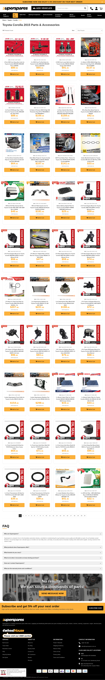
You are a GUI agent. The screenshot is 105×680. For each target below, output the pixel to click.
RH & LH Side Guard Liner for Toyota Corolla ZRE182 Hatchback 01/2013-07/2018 (39, 207)
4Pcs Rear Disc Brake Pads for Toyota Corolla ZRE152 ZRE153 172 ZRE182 (90, 111)
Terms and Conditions (59, 657)
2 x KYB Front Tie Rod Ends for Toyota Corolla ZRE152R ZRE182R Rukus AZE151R (39, 63)
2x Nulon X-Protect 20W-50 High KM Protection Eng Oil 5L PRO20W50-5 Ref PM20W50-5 (40, 111)
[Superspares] (15, 8)
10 (46, 515)
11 (49, 515)
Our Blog (30, 645)
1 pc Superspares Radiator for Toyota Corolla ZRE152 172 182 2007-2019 (39, 303)
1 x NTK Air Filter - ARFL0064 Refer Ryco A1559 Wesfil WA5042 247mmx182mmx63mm (90, 494)
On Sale (15, 15)
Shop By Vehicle (6, 654)
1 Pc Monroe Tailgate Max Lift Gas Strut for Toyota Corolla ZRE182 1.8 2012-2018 (40, 255)
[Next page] (84, 515)
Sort (73, 30)
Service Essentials (47, 14)
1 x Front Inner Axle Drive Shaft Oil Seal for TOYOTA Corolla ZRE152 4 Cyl (65, 447)
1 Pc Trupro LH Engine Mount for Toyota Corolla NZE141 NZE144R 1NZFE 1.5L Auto (14, 351)
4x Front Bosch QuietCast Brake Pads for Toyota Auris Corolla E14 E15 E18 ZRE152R (14, 159)
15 (64, 515)
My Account (5, 642)
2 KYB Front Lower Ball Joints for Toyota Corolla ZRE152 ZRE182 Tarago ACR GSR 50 (65, 63)
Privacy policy (56, 654)
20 (81, 515)
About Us (30, 642)
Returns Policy (57, 648)
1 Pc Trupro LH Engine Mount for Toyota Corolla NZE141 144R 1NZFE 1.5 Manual (91, 303)
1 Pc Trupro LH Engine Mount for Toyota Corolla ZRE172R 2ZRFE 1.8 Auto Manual (40, 351)
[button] (7, 15)
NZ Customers (31, 654)
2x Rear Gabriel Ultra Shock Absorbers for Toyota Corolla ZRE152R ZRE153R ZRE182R (65, 111)
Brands (83, 15)
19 (78, 515)
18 (74, 515)
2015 (20, 20)
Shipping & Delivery (58, 645)
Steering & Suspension (34, 14)
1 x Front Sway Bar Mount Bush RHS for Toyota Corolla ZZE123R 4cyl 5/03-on (91, 447)
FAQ (3, 651)
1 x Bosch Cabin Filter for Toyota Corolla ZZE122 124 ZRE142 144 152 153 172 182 (91, 399)
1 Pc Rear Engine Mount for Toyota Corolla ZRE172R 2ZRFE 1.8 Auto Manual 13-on (65, 255)
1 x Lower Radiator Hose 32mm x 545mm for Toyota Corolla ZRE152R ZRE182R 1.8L (65, 494)
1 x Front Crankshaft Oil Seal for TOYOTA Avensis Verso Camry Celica (14, 447)
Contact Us (31, 651)
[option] (52, 2)
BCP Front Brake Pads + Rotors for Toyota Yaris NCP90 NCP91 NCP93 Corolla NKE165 (65, 159)
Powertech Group (43, 677)
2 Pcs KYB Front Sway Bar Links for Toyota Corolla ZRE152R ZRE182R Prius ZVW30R (14, 63)
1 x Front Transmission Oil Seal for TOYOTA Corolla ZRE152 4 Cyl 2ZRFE (39, 494)
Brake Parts (23, 14)
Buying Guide (31, 648)
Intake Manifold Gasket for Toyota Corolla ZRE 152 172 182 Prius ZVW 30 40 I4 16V (90, 159)
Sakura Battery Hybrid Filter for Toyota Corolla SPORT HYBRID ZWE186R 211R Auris (65, 207)
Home (4, 20)
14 (60, 515)
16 (67, 515)
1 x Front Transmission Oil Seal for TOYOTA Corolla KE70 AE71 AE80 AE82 (14, 494)
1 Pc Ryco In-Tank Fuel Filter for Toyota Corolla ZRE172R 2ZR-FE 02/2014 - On (14, 303)
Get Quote (5, 657)
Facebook (41, 2)
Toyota (9, 20)
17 (71, 515)
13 (57, 515)
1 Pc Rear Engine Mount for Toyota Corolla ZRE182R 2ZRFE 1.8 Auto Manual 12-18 (90, 255)
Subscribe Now (95, 608)
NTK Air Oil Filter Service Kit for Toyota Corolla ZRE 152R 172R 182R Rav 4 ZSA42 (14, 207)
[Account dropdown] (96, 8)
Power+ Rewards (57, 642)
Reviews (100, 15)
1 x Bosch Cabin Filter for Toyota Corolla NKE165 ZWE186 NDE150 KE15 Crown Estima (65, 399)
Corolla (15, 20)
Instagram (53, 2)
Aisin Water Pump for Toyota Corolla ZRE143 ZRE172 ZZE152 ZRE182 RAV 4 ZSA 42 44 (40, 159)
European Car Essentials (58, 15)
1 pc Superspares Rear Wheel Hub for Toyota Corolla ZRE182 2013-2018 (65, 303)
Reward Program (89, 15)
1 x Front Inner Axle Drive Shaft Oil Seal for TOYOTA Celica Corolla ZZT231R (39, 447)
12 (53, 515)
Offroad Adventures (72, 15)
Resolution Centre (7, 648)
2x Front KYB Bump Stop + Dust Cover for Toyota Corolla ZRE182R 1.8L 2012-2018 (14, 111)
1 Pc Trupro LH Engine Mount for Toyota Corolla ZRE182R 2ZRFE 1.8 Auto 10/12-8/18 (65, 351)
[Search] (85, 8)
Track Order (5, 645)
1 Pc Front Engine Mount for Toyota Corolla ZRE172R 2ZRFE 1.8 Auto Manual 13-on (91, 207)
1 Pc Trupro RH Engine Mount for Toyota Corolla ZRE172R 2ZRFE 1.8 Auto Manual (90, 351)
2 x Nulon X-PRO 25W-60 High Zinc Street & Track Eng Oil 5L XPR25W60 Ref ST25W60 (91, 63)
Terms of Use (56, 651)
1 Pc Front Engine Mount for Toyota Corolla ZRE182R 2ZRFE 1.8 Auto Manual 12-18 (14, 255)
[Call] (91, 8)
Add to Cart (15, 74)
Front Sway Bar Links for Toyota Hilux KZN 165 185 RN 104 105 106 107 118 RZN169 (14, 673)
